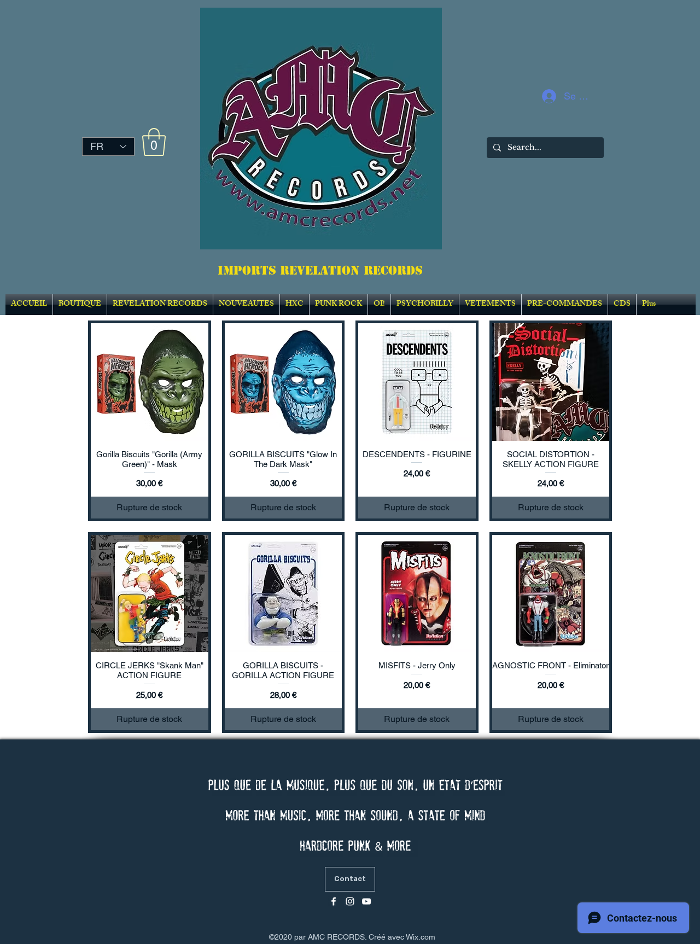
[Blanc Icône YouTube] (366, 901)
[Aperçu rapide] (149, 382)
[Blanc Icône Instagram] (350, 901)
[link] (154, 142)
